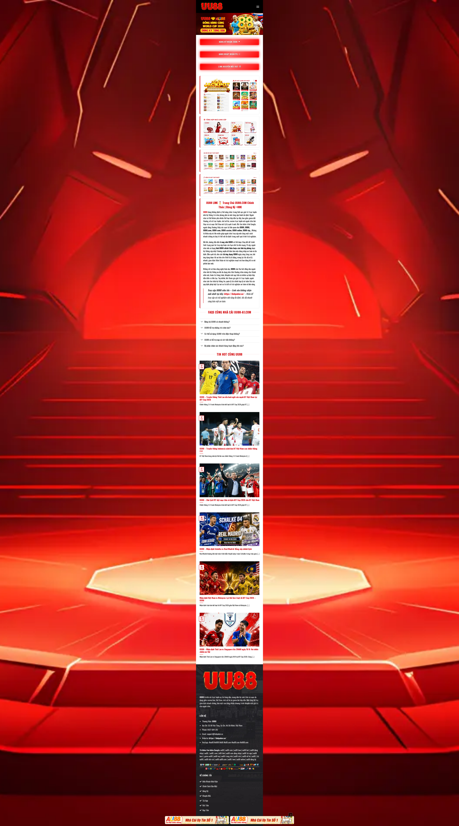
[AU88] (197, 820)
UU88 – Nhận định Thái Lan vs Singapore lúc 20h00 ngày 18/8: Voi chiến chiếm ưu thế (229, 650)
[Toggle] (202, 321)
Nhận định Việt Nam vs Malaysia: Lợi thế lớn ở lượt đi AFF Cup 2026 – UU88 (228, 599)
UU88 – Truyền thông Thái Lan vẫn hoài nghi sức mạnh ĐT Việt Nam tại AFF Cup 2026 (228, 398)
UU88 (202, 697)
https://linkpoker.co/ (234, 294)
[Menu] (257, 7)
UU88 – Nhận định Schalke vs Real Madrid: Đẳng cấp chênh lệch (226, 549)
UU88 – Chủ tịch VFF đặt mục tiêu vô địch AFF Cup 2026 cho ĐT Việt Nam (229, 500)
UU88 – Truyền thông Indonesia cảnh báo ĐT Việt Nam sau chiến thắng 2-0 (228, 449)
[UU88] (212, 6)
